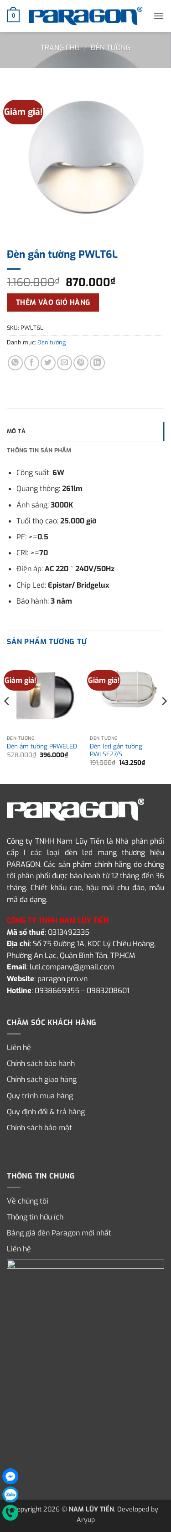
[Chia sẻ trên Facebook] (31, 362)
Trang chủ (60, 47)
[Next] (163, 719)
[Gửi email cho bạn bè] (64, 362)
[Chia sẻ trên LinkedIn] (97, 362)
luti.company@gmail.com (72, 967)
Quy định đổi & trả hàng (46, 1112)
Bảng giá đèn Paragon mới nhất (59, 1233)
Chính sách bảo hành (41, 1063)
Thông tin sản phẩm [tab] (39, 450)
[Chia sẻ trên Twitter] (48, 362)
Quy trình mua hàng (40, 1096)
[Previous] (7, 719)
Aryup (86, 1520)
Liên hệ (19, 1047)
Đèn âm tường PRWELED (42, 746)
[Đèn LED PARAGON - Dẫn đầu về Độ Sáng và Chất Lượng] (86, 16)
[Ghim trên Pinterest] (80, 362)
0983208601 (108, 990)
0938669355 (57, 990)
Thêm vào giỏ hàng (53, 302)
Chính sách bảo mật (39, 1127)
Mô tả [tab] (16, 431)
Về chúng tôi (27, 1201)
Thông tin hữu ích (35, 1217)
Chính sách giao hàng (42, 1079)
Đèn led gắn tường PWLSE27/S (116, 750)
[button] (13, 16)
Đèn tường (110, 47)
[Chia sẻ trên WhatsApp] (15, 362)
